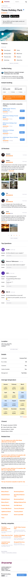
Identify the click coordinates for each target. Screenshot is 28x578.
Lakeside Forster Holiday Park (5, 543)
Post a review (14, 238)
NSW (2, 7)
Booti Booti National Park (19, 495)
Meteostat (25, 416)
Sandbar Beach (5, 505)
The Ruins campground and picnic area (5, 529)
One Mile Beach (18, 505)
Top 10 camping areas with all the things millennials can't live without (11, 441)
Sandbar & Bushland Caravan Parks (19, 536)
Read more (11, 170)
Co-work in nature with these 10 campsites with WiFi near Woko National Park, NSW (13, 456)
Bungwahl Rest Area (19, 542)
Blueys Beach (5, 491)
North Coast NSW (7, 7)
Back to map (5, 5)
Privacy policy (4, 569)
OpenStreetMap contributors (11, 552)
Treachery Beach (18, 511)
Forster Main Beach (6, 508)
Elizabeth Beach (5, 494)
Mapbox (3, 552)
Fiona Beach (4, 514)
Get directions (14, 349)
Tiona (2, 517)
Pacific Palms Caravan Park (20, 528)
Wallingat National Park (20, 502)
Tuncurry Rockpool (19, 508)
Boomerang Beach (19, 491)
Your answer (9, 255)
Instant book (21, 574)
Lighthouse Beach (6, 511)
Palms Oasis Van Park (7, 535)
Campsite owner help (6, 567)
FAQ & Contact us (5, 568)
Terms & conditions (5, 570)
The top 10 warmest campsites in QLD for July (13, 481)
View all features (14, 63)
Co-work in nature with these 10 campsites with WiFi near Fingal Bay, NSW (13, 469)
